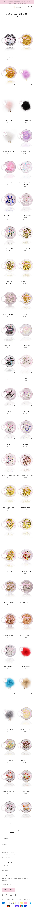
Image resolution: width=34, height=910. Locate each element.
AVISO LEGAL (5, 865)
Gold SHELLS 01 (9, 571)
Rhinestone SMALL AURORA (25, 183)
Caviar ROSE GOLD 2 (9, 635)
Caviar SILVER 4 (25, 602)
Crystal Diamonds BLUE (8, 216)
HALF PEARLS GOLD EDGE (9, 603)
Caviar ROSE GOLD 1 (25, 635)
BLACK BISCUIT (9, 377)
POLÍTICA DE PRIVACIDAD (9, 868)
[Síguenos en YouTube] (11, 895)
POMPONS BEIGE (25, 698)
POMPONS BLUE (9, 698)
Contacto (4, 842)
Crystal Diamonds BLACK (8, 410)
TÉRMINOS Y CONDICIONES (9, 855)
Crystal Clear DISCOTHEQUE (9, 249)
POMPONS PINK (9, 120)
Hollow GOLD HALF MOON (8, 508)
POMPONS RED (25, 666)
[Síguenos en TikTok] (15, 895)
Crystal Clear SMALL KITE (8, 443)
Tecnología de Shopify (24, 899)
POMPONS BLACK (25, 120)
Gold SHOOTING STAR (25, 281)
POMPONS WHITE (8, 151)
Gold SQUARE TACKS (9, 540)
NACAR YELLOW (25, 729)
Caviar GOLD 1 (25, 56)
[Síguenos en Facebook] (2, 895)
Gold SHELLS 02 (25, 540)
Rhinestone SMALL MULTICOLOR (25, 377)
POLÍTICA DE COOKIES (8, 870)
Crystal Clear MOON (8, 475)
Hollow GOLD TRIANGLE (8, 282)
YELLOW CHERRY (25, 791)
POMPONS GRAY (9, 729)
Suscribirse (8, 889)
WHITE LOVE (9, 823)
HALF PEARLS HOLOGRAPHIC (8, 56)
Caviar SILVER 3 (8, 314)
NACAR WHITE (25, 345)
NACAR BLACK (8, 345)
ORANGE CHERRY (8, 791)
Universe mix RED (25, 571)
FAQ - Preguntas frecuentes (9, 857)
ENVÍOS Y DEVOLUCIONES (9, 852)
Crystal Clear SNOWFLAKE (25, 410)
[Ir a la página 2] (22, 831)
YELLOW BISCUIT (8, 760)
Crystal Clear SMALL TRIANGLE (25, 216)
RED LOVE (25, 823)
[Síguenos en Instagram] (7, 895)
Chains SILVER (9, 666)
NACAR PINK (9, 182)
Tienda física (5, 844)
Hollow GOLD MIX (25, 248)
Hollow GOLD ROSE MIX (25, 475)
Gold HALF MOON (25, 507)
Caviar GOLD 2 (9, 89)
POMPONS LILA (25, 89)
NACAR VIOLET (25, 151)
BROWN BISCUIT (25, 760)
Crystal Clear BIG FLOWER (25, 443)
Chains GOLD (25, 314)
